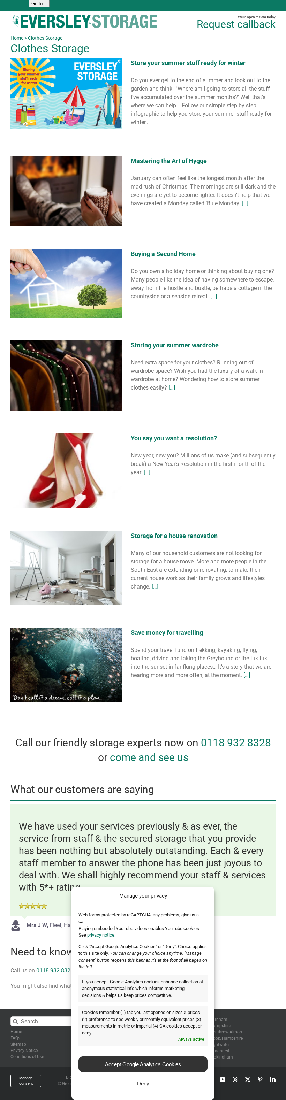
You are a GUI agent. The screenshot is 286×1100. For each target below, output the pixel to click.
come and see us (149, 757)
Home (16, 38)
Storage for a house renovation (174, 535)
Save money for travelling (167, 632)
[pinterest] (260, 1079)
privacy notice (100, 935)
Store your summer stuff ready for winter (188, 63)
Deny (143, 1083)
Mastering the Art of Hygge (169, 160)
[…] (245, 203)
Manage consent (26, 1080)
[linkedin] (273, 1079)
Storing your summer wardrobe (175, 345)
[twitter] (247, 1079)
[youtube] (222, 1079)
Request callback (236, 24)
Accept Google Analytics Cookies (143, 1064)
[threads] (235, 1079)
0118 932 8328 (236, 743)
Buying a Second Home (163, 253)
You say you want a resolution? (174, 438)
